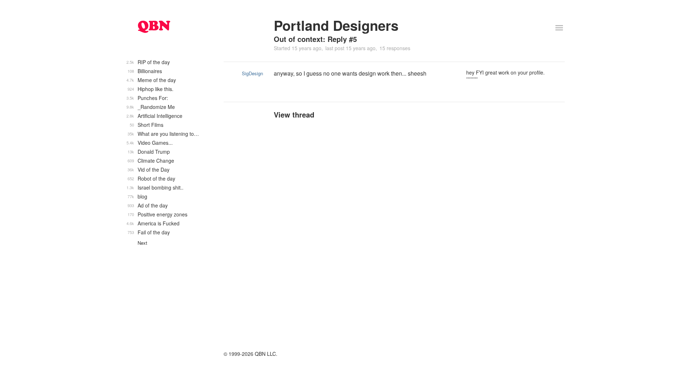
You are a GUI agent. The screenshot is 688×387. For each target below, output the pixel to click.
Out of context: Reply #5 (315, 39)
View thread (294, 114)
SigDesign (252, 73)
